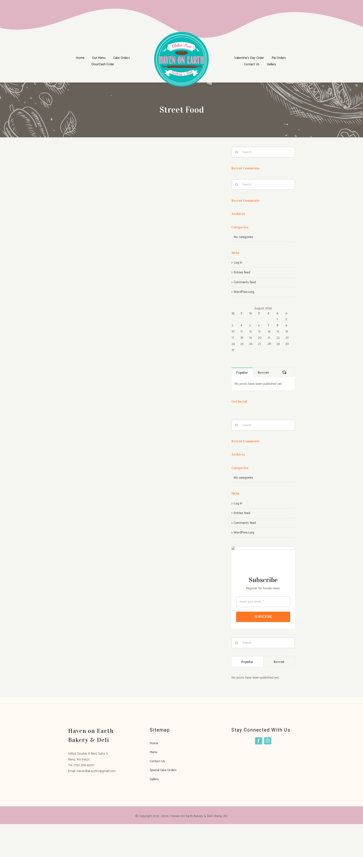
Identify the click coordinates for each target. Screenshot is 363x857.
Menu (153, 752)
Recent (263, 372)
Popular (242, 372)
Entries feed (242, 272)
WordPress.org (244, 292)
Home (154, 743)
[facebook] (258, 740)
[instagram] (267, 740)
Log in (238, 262)
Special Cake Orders (163, 770)
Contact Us (157, 761)
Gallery (154, 779)
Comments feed (245, 282)
